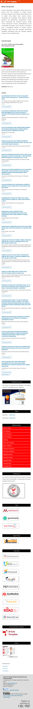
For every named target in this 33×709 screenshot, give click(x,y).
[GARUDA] (10, 597)
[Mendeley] (10, 513)
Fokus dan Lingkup (8, 443)
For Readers (5, 666)
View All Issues (5, 374)
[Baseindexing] (10, 604)
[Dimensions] (10, 559)
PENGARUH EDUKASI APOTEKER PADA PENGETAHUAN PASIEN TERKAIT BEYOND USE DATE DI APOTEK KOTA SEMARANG (16, 348)
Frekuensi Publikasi (8, 451)
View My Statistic (14, 690)
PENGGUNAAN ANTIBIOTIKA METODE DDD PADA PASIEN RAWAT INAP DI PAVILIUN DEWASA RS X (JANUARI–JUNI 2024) (16, 228)
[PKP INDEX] (10, 589)
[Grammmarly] (10, 521)
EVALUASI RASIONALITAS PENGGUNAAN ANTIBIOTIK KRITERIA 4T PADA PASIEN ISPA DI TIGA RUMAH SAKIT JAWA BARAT (16, 186)
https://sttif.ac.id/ (12, 683)
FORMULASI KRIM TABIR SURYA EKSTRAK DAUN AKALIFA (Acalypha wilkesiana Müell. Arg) (14, 272)
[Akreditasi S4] (13, 404)
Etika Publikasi (7, 437)
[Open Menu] (1, 1)
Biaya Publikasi (7, 446)
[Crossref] (10, 574)
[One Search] (10, 566)
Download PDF (7, 106)
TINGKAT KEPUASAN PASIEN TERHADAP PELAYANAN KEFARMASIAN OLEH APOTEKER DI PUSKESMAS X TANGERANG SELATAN (16, 318)
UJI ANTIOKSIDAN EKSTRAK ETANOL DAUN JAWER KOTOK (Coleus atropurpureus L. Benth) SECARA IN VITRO (15, 97)
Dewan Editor (7, 428)
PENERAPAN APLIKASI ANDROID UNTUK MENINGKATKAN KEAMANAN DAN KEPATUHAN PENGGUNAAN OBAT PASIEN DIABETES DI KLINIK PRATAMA (14, 214)
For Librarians (5, 671)
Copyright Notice (7, 460)
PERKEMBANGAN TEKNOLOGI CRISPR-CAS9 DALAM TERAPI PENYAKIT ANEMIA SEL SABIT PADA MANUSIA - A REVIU (16, 199)
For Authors (5, 668)
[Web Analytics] (6, 690)
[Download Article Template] (10, 636)
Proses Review (7, 434)
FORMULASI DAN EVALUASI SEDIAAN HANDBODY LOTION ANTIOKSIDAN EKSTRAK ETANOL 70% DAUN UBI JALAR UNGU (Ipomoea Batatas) (16, 142)
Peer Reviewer (7, 431)
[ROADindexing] (10, 612)
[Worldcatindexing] (10, 620)
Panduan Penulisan (8, 448)
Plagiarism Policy (7, 454)
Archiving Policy (7, 466)
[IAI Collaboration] (13, 498)
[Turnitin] (10, 528)
